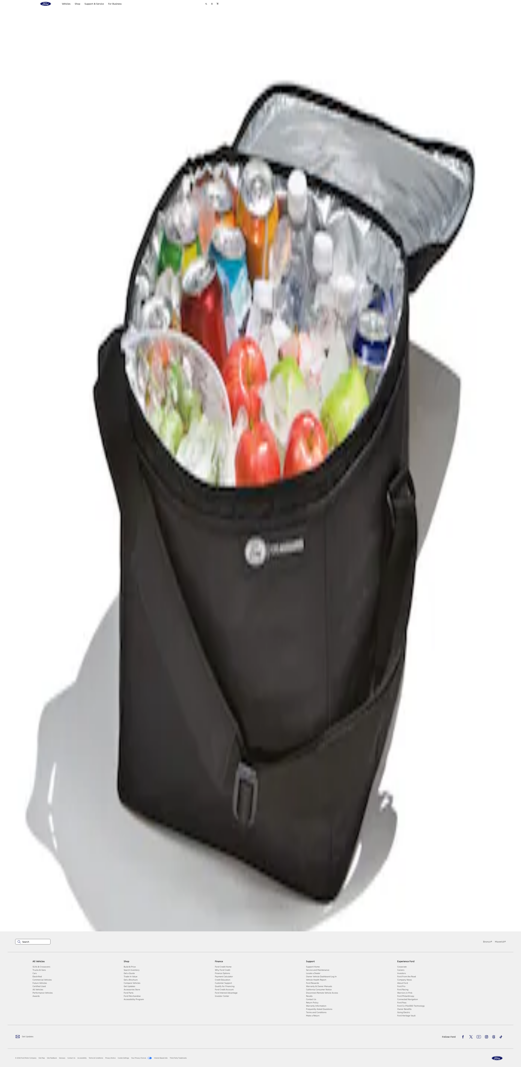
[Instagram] (486, 1036)
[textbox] (33, 942)
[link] (42, 1058)
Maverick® (500, 941)
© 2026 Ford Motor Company (25, 1058)
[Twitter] (471, 1036)
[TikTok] (501, 1036)
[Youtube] (478, 1036)
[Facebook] (463, 1036)
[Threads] (493, 1036)
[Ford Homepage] (497, 1058)
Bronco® (487, 941)
